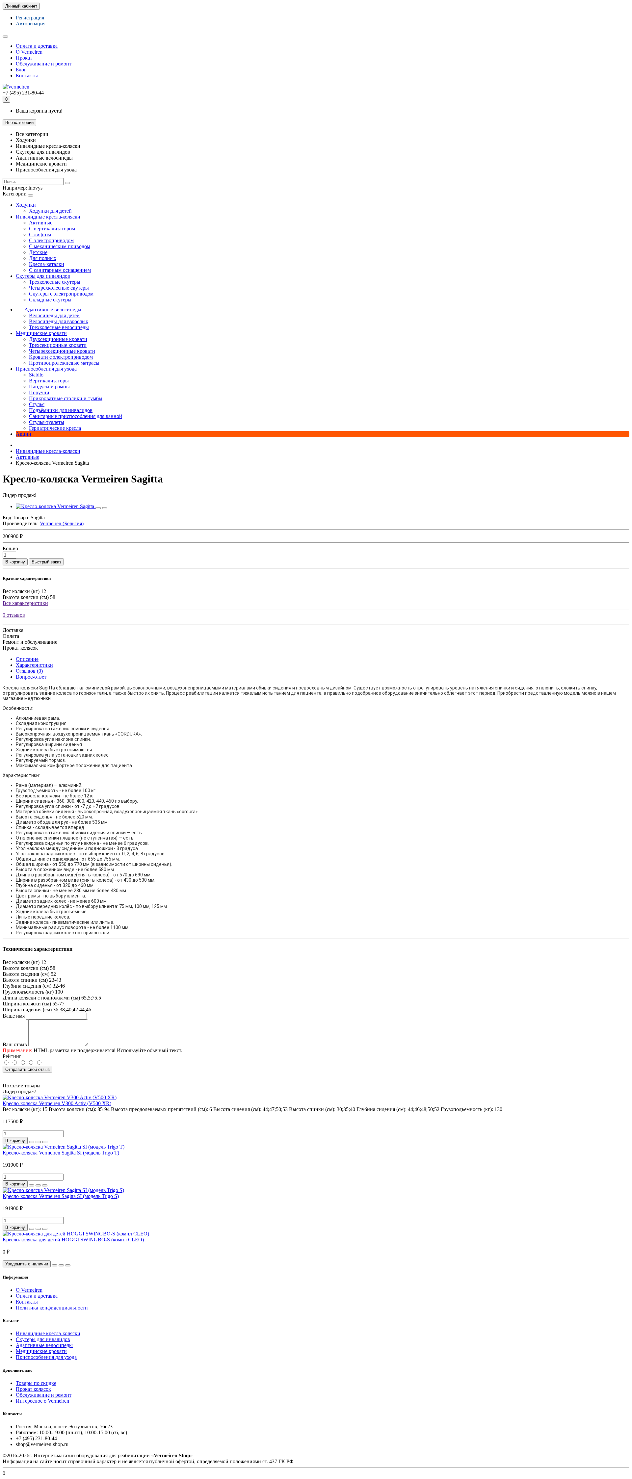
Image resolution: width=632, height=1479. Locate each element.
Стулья (36, 404)
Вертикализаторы (49, 380)
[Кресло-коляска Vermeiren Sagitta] (55, 506)
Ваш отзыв (15, 1044)
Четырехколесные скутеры (59, 288)
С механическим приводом (59, 246)
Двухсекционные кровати (58, 339)
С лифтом (40, 234)
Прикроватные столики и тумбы (65, 398)
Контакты (27, 75)
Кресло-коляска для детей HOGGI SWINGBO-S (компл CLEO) (73, 1239)
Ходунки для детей (50, 211)
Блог (21, 69)
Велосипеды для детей (54, 315)
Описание (27, 659)
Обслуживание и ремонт (43, 63)
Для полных (42, 258)
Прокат (24, 58)
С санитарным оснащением (60, 270)
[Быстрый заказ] (31, 1142)
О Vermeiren (29, 52)
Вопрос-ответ (31, 677)
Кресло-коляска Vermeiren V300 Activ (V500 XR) (57, 1103)
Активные (40, 222)
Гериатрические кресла (55, 428)
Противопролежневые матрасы (64, 363)
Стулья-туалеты (46, 422)
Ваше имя (14, 1016)
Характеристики (34, 665)
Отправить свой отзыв (27, 1069)
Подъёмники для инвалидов (60, 410)
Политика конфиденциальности (52, 1307)
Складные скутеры (50, 299)
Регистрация (30, 17)
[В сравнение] (104, 508)
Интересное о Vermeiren (42, 1401)
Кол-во (10, 548)
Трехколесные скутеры (54, 282)
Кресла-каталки (46, 264)
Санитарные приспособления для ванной (75, 416)
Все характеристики (25, 603)
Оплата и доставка (37, 46)
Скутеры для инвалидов (43, 276)
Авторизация (30, 23)
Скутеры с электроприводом (61, 294)
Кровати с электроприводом (61, 357)
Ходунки (26, 205)
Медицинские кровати (41, 333)
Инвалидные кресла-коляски (48, 217)
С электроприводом (51, 240)
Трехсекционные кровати (58, 345)
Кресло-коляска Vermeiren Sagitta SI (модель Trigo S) (61, 1196)
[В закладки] (98, 508)
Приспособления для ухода (46, 369)
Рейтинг (12, 1056)
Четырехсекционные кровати (62, 351)
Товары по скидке (36, 1383)
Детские (38, 252)
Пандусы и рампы (49, 386)
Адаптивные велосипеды (52, 309)
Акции (23, 434)
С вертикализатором (52, 228)
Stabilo (36, 374)
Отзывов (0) (29, 671)
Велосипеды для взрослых (58, 321)
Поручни (39, 392)
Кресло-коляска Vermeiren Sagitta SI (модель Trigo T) (61, 1152)
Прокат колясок (33, 1389)
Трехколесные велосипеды (59, 327)
